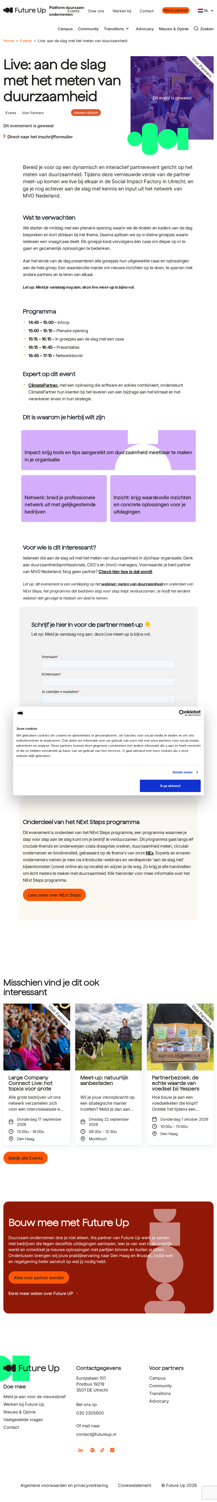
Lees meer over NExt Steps (54, 895)
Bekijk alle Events (25, 1158)
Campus (65, 29)
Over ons (96, 11)
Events (73, 11)
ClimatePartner (42, 385)
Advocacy (145, 29)
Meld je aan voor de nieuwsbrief (34, 1396)
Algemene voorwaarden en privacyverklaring (64, 1485)
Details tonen (182, 772)
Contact (147, 11)
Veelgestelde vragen (23, 1419)
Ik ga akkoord (170, 785)
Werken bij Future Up (23, 1404)
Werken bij (122, 11)
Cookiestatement (134, 1485)
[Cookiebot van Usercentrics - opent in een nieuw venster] (182, 713)
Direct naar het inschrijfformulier (40, 136)
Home (8, 41)
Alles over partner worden (39, 1277)
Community (88, 29)
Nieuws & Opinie (173, 29)
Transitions (160, 1393)
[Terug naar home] (24, 10)
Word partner (176, 10)
